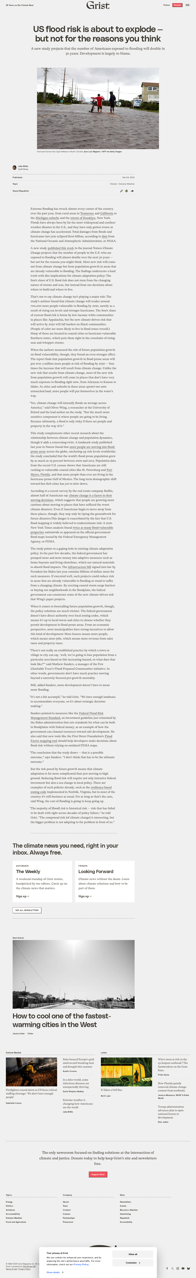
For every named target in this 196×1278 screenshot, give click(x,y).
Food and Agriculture (16, 1222)
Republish (124, 1218)
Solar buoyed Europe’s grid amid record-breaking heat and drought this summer (78, 1063)
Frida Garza (163, 1074)
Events (123, 1206)
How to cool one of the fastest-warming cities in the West (62, 1019)
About (66, 1202)
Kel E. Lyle (105, 1096)
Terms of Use (11, 1269)
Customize (131, 1262)
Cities (30, 1033)
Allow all (133, 1254)
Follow (166, 5)
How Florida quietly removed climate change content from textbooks (172, 1087)
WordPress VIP (29, 1266)
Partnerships (69, 1218)
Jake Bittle (23, 166)
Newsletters (125, 1202)
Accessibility (126, 1222)
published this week (61, 248)
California (106, 213)
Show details (53, 1272)
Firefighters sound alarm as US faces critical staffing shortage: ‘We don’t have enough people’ (31, 1093)
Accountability (13, 1214)
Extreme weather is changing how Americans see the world (78, 1103)
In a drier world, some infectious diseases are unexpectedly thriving (76, 1083)
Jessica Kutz (19, 1033)
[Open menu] (187, 5)
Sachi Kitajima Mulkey (73, 1091)
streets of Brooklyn (82, 218)
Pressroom (68, 1222)
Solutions (10, 1210)
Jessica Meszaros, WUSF (170, 1095)
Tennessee (87, 213)
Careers (66, 1214)
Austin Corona (70, 1071)
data (104, 236)
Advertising (125, 1214)
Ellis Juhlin (163, 1122)
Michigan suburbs (47, 218)
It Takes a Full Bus (111, 1089)
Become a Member (129, 1210)
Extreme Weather (14, 1218)
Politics (9, 1206)
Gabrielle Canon (14, 1103)
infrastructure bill (79, 567)
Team (65, 1206)
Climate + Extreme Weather (122, 184)
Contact (67, 1210)
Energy (9, 1202)
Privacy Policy (25, 1269)
